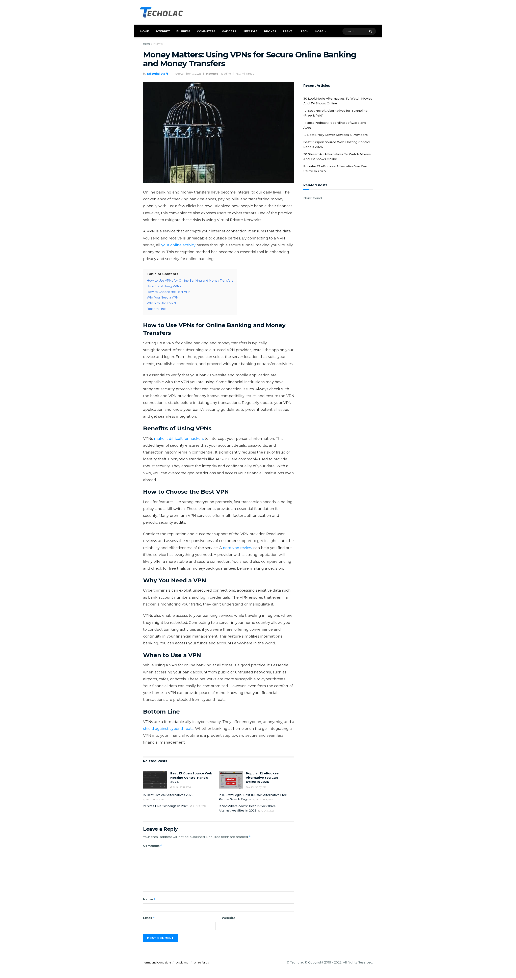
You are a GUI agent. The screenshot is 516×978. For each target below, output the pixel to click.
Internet (162, 31)
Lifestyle (250, 31)
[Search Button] (371, 31)
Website (228, 918)
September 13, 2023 (188, 73)
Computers (206, 31)
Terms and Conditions (157, 962)
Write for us (201, 962)
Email (149, 918)
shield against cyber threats (168, 728)
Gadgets (229, 31)
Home (144, 31)
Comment (152, 846)
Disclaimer (182, 962)
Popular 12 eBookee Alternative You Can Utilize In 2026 (262, 777)
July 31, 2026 (199, 806)
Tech (304, 31)
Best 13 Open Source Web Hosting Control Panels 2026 (191, 777)
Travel (288, 31)
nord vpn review (237, 548)
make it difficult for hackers (179, 438)
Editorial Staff (157, 73)
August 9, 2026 (264, 799)
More (319, 31)
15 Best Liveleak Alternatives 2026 (168, 795)
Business (183, 31)
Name (149, 899)
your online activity (178, 245)
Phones (270, 31)
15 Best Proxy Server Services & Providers (335, 135)
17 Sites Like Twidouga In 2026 (165, 806)
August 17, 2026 (181, 787)
